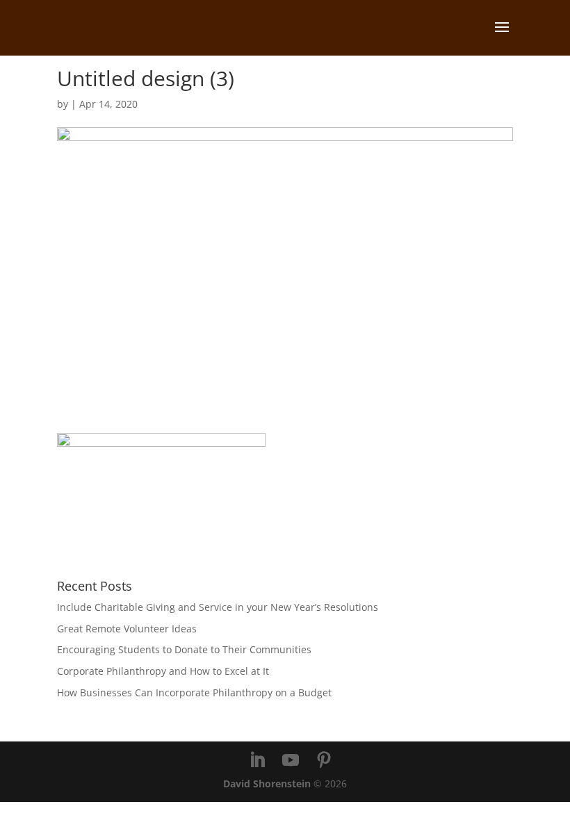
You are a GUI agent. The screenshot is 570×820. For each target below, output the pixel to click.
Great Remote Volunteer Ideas (127, 628)
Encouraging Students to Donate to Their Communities (184, 649)
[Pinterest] (324, 760)
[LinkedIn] (257, 760)
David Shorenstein (267, 783)
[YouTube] (290, 760)
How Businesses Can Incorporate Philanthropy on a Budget (194, 692)
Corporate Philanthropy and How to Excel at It (163, 671)
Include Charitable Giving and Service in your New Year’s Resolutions (217, 607)
